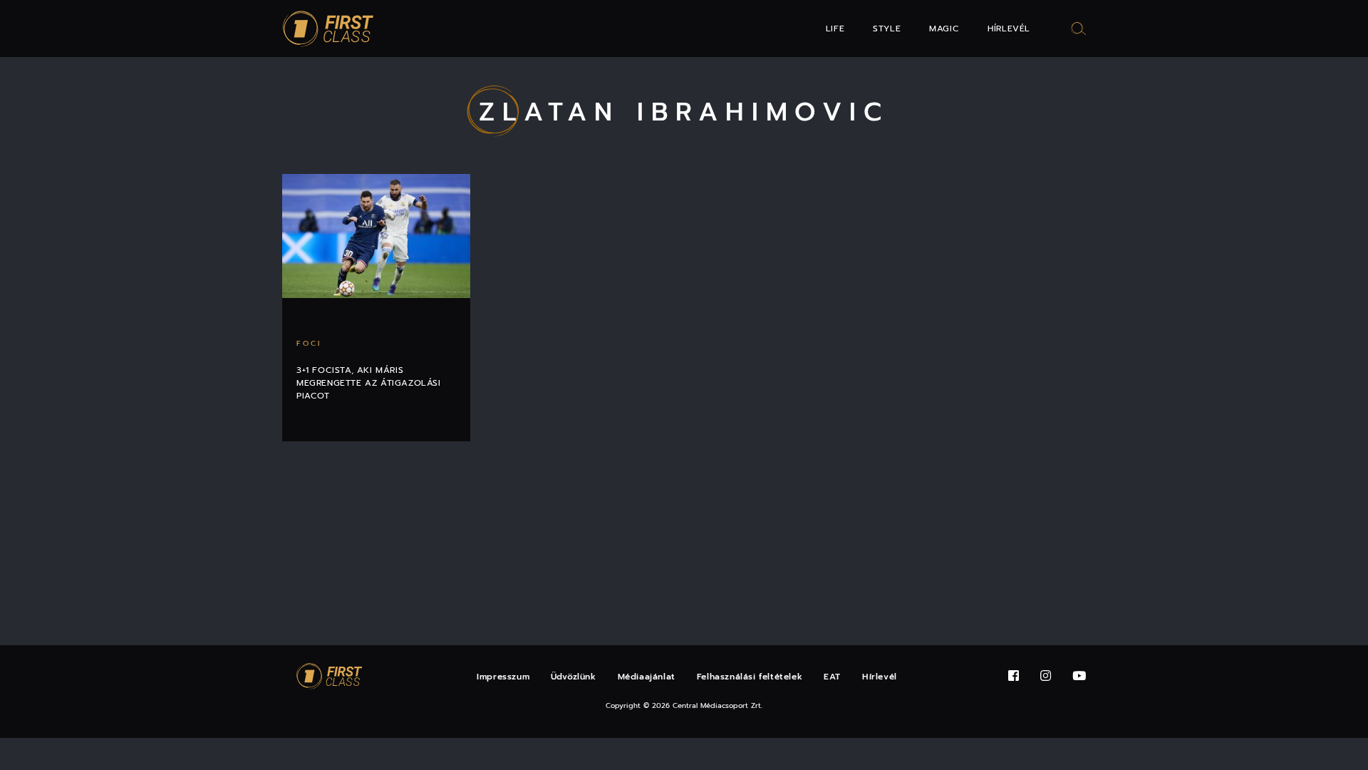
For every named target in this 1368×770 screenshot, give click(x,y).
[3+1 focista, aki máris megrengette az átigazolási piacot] (376, 236)
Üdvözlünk (573, 676)
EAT (832, 676)
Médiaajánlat (646, 676)
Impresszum (503, 676)
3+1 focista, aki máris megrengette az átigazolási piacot (368, 383)
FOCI (308, 343)
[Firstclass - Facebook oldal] (1013, 676)
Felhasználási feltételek (749, 676)
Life (835, 28)
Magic (944, 28)
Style (887, 28)
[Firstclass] (328, 29)
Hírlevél (1009, 28)
